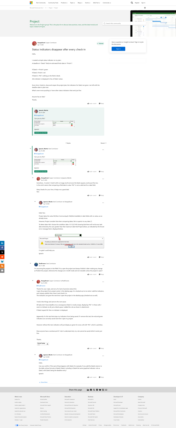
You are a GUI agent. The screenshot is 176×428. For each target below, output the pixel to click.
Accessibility (140, 417)
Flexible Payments (44, 420)
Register (137, 3)
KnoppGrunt (41, 42)
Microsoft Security (92, 402)
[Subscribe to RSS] (103, 390)
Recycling (138, 425)
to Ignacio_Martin (66, 178)
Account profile (43, 399)
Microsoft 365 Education (70, 408)
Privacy (100, 425)
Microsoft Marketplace (119, 414)
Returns (42, 408)
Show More (44, 382)
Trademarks (123, 425)
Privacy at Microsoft (142, 408)
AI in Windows (18, 414)
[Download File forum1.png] (47, 344)
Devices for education (69, 402)
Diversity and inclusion (143, 414)
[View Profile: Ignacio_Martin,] (36, 111)
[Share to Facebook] (91, 390)
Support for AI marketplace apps (121, 408)
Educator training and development (72, 414)
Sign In (143, 3)
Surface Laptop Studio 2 (20, 405)
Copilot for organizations (20, 408)
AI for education (68, 420)
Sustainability (141, 420)
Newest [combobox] (104, 143)
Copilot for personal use (20, 411)
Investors (140, 411)
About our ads (146, 425)
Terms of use (116, 425)
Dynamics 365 (91, 405)
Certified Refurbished (45, 414)
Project (50, 8)
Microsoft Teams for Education (71, 405)
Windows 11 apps (18, 420)
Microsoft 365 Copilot (93, 417)
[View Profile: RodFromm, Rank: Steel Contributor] (36, 264)
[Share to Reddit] (97, 390)
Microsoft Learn (117, 405)
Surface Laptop (18, 402)
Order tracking (43, 411)
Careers (139, 399)
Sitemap (84, 425)
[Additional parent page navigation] (46, 8)
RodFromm (42, 263)
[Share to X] (94, 390)
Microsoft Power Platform (93, 411)
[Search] (132, 3)
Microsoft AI (90, 399)
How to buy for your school (70, 411)
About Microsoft (141, 402)
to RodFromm (65, 281)
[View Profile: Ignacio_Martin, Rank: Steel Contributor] (36, 150)
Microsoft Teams (91, 414)
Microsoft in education (70, 399)
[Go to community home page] (31, 2)
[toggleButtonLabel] (145, 8)
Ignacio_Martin (43, 110)
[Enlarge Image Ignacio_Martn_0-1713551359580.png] (71, 241)
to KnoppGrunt (67, 202)
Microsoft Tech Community (119, 411)
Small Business (91, 420)
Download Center (44, 402)
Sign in (118, 49)
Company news (141, 405)
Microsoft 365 (91, 408)
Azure (115, 399)
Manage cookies (107, 425)
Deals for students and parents (71, 417)
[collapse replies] (30, 148)
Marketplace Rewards (118, 417)
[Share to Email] (106, 390)
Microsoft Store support (45, 405)
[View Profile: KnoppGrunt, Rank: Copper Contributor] (34, 43)
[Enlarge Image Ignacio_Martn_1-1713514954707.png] (54, 123)
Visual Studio (116, 420)
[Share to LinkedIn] (88, 390)
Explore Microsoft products (21, 417)
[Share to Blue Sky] (100, 390)
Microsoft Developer (118, 402)
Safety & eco (131, 425)
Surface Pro (17, 399)
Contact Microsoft (92, 425)
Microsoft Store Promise (45, 417)
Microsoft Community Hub (36, 8)
